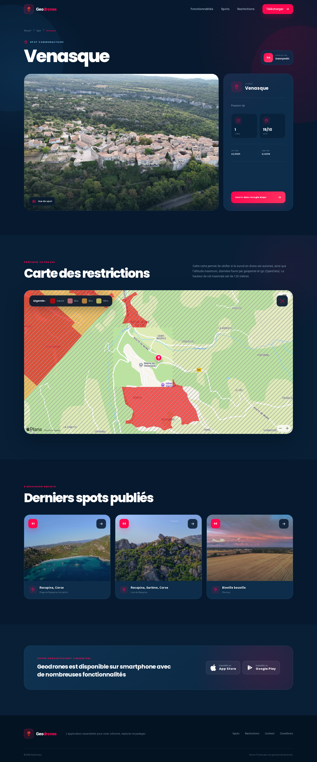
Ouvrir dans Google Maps (250, 197)
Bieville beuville (234, 587)
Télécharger (274, 9)
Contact (270, 733)
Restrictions (246, 9)
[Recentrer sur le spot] (282, 301)
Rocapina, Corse (51, 587)
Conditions (286, 733)
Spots (225, 9)
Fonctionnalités (202, 9)
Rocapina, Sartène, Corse (149, 587)
